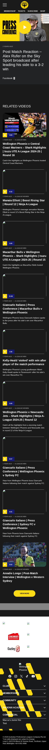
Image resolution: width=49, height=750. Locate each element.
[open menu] (5, 5)
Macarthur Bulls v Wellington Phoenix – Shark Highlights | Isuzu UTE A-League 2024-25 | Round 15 (24, 256)
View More (24, 593)
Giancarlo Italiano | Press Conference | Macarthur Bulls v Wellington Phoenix (22, 308)
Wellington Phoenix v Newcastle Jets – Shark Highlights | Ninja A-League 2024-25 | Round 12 (24, 416)
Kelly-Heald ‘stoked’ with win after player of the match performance (24, 362)
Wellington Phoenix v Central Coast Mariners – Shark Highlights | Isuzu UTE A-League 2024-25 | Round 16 (24, 149)
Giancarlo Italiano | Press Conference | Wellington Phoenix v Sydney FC (23, 471)
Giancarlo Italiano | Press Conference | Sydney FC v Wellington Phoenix (19, 524)
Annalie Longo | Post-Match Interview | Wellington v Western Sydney (23, 577)
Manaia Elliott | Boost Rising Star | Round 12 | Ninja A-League (24, 202)
